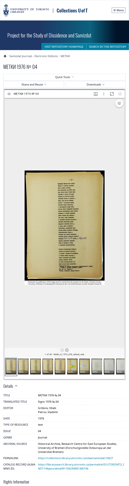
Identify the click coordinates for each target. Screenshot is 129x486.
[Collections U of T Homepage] (5, 56)
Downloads (94, 84)
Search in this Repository (107, 47)
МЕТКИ (65, 56)
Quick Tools (62, 77)
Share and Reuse (32, 84)
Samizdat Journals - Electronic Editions (33, 56)
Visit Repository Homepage (64, 47)
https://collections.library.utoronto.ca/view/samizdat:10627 (75, 458)
